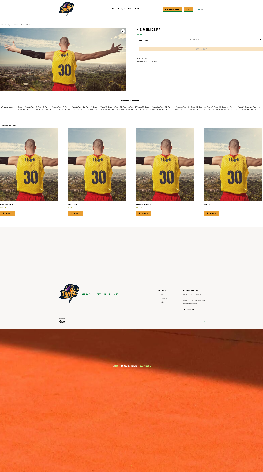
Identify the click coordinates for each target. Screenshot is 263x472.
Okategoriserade (11, 25)
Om (113, 9)
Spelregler (121, 9)
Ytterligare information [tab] (130, 101)
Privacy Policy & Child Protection (194, 300)
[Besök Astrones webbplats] (63, 321)
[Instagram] (199, 321)
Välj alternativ (7, 213)
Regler (137, 9)
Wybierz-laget (143, 40)
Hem (1, 25)
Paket (162, 302)
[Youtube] (203, 321)
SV (201, 9)
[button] (123, 31)
